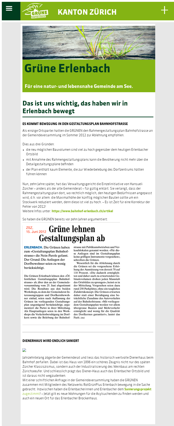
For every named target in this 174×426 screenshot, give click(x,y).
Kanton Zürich (87, 12)
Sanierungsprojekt (137, 389)
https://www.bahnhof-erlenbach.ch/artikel (83, 211)
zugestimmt (31, 393)
